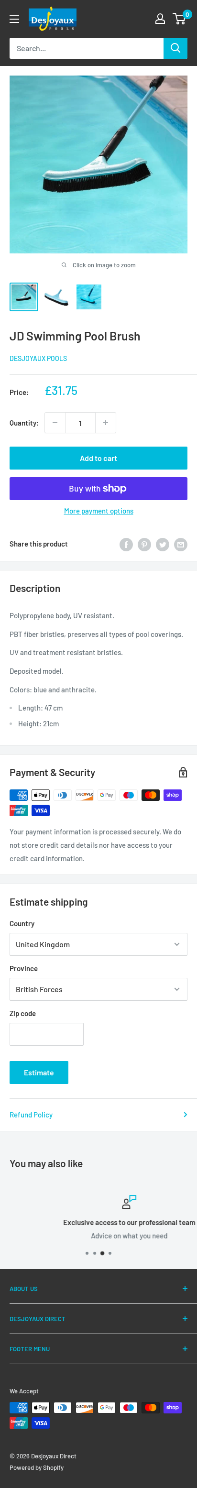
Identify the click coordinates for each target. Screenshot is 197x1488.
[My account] (160, 18)
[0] (180, 18)
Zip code (23, 1013)
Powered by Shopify (37, 1467)
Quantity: (24, 422)
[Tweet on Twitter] (162, 543)
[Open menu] (14, 19)
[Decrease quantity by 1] (55, 423)
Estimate (39, 1072)
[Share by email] (180, 543)
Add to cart (98, 457)
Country (22, 923)
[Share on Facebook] (126, 543)
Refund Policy (31, 1114)
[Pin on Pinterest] (144, 543)
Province (24, 968)
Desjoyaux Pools (38, 358)
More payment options (98, 510)
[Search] (175, 48)
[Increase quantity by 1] (106, 423)
